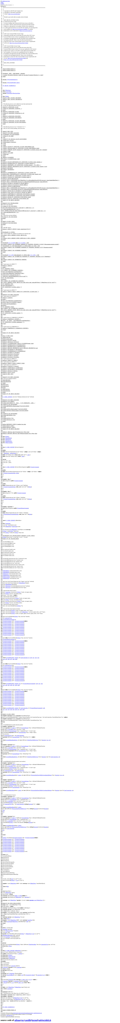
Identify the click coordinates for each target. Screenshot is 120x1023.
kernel (35, 1020)
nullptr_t (16, 895)
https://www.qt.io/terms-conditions (20, 29)
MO (8, 886)
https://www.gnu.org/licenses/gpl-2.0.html (17, 58)
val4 (4, 659)
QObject (7, 436)
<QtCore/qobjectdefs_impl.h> (13, 82)
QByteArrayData (16, 93)
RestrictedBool (10, 975)
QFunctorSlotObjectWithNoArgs (19, 808)
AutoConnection (24, 657)
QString (7, 96)
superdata (10, 988)
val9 (16, 659)
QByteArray (8, 90)
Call (12, 878)
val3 (38, 657)
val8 (13, 659)
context (19, 775)
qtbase (17, 1020)
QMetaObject (8, 526)
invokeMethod (9, 657)
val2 (36, 657)
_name (10, 453)
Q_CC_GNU (11, 255)
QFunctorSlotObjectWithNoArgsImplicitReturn (41, 775)
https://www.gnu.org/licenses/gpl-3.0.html (13, 59)
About (2, 2)
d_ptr (19, 953)
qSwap (5, 982)
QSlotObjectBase (32, 944)
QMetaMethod (8, 438)
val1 (33, 657)
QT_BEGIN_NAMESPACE (9, 85)
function (44, 740)
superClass (14, 526)
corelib (28, 1020)
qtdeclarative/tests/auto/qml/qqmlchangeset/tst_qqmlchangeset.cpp (27, 1013)
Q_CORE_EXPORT (7, 396)
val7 (11, 659)
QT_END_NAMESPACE (9, 1007)
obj (13, 657)
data (21, 953)
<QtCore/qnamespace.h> (12, 79)
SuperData (29, 920)
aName (14, 453)
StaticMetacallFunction (8, 935)
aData (7, 453)
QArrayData (8, 91)
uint (6, 932)
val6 (8, 659)
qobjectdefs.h (44, 1020)
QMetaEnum (8, 439)
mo (28, 897)
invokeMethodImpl (10, 740)
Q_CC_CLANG (11, 242)
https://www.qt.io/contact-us (26, 30)
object (16, 740)
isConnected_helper (29, 975)
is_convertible (10, 729)
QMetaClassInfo (8, 442)
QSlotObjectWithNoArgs (32, 740)
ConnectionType (8, 618)
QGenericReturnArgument (23, 508)
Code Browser (9, 1015)
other (19, 982)
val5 (6, 659)
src (22, 1020)
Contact (2, 3)
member (16, 657)
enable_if (14, 727)
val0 (31, 657)
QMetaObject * (36, 900)
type (20, 683)
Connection (7, 523)
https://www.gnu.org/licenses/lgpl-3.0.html (19, 43)
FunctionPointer (24, 727)
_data (4, 453)
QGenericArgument (34, 467)
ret (28, 657)
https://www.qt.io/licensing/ (14, 14)
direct (20, 895)
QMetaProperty (8, 441)
